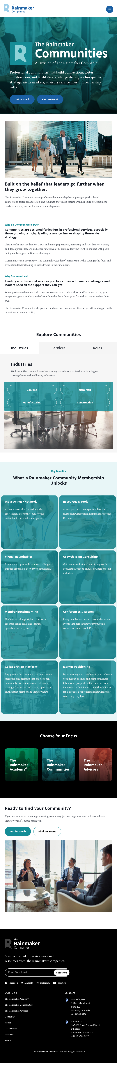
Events (8, 1040)
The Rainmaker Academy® (17, 999)
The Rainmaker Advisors (16, 1010)
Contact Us (10, 1016)
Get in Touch (22, 99)
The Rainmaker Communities (19, 1004)
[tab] (19, 348)
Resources (9, 1034)
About (8, 1022)
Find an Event (50, 99)
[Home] (19, 8)
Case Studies (11, 1028)
